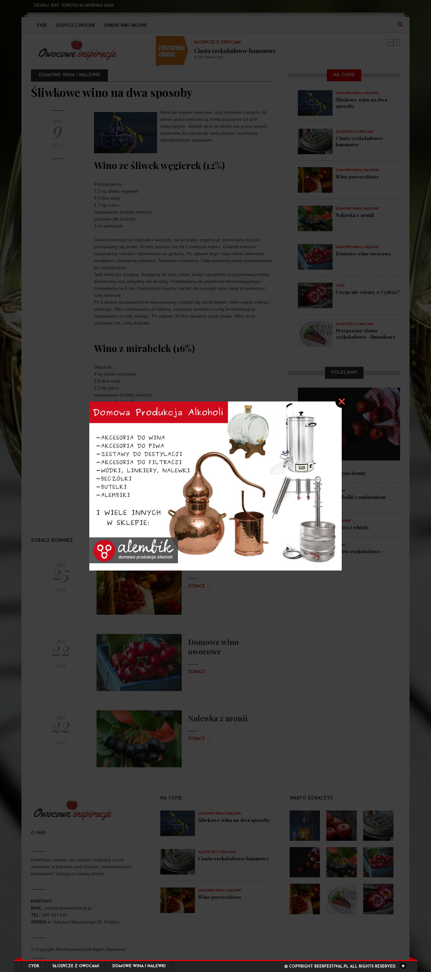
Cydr (33, 966)
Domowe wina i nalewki (139, 966)
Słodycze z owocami (75, 966)
